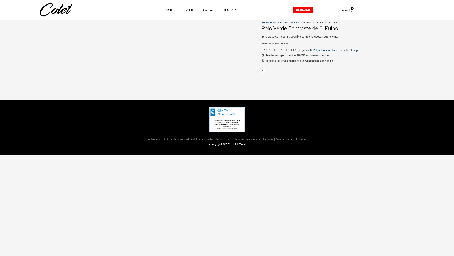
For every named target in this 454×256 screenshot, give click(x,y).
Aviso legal (155, 139)
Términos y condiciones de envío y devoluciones (244, 139)
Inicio (265, 22)
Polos (294, 22)
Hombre (284, 22)
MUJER (189, 10)
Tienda (273, 22)
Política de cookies (202, 139)
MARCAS (208, 10)
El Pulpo (315, 50)
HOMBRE (170, 10)
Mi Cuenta (230, 10)
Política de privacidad (176, 139)
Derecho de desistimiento (290, 139)
